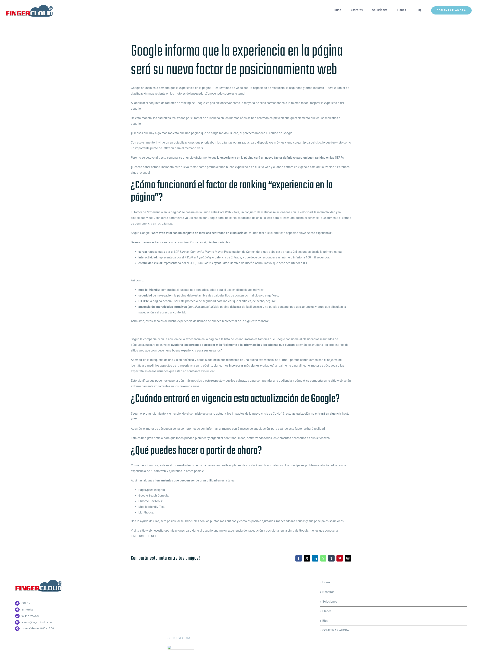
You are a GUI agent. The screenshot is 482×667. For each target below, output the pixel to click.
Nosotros (328, 592)
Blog (325, 621)
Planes (326, 611)
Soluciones (329, 601)
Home (326, 582)
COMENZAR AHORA (335, 630)
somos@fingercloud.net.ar (37, 622)
